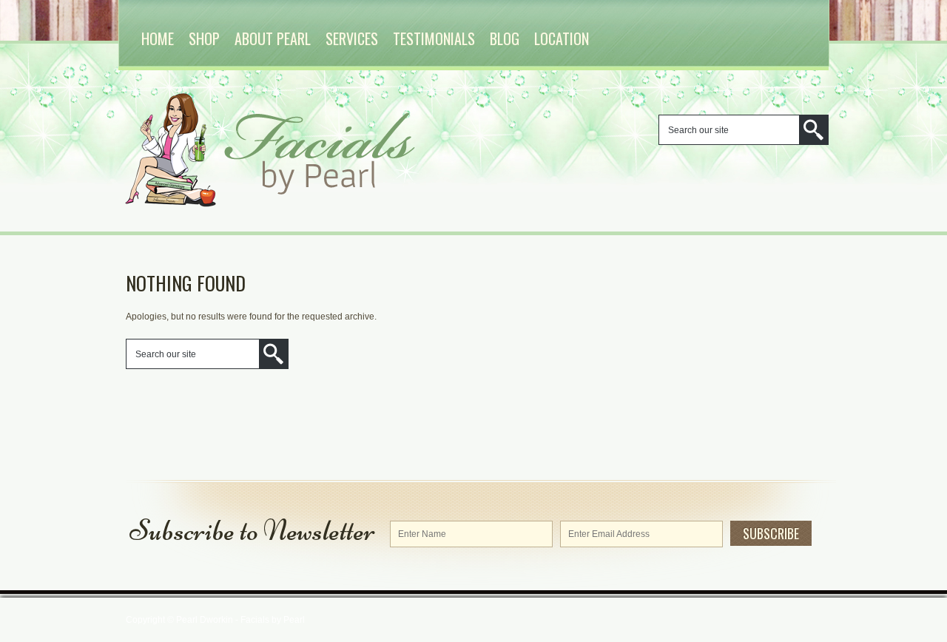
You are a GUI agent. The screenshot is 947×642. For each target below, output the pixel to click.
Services (352, 38)
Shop (204, 38)
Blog (504, 38)
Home (157, 38)
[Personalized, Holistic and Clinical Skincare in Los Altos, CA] (303, 204)
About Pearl (273, 38)
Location (561, 38)
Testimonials (434, 38)
